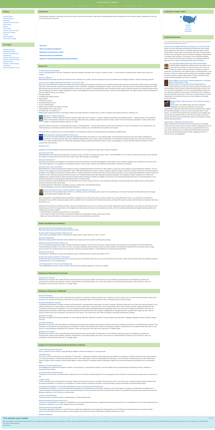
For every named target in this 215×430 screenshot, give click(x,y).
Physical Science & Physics (11, 59)
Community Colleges (9, 38)
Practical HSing (8, 61)
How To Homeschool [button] (97, 6)
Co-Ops (5, 34)
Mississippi (188, 31)
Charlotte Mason (8, 18)
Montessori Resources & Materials (51, 55)
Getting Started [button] (82, 6)
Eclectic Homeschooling (10, 30)
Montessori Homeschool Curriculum (51, 52)
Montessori (6, 20)
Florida (188, 27)
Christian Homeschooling (11, 63)
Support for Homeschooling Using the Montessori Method (59, 59)
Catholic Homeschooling (11, 57)
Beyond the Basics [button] (128, 6)
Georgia (188, 25)
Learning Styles (8, 16)
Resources (43, 45)
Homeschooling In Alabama (107, 2)
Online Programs (8, 36)
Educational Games (9, 51)
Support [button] (140, 6)
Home (72, 6)
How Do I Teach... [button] (113, 6)
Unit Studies (7, 28)
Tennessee (188, 29)
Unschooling (7, 24)
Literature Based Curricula (11, 67)
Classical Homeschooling (11, 22)
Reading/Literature (9, 49)
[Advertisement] (89, 32)
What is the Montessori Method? (50, 49)
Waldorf (5, 26)
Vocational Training (9, 32)
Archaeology (7, 55)
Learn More (6, 425)
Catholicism (6, 65)
